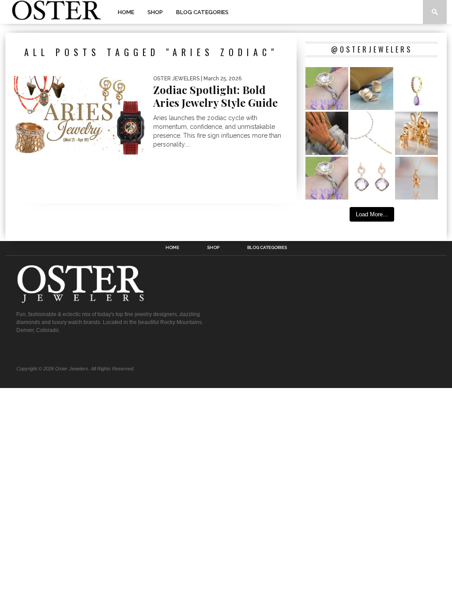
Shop (155, 12)
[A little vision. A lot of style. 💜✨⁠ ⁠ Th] (371, 133)
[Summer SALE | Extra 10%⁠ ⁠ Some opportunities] (326, 88)
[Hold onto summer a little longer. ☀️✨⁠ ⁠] (326, 133)
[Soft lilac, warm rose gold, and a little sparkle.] (371, 178)
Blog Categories (202, 12)
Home (126, 12)
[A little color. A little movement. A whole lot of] (416, 88)
